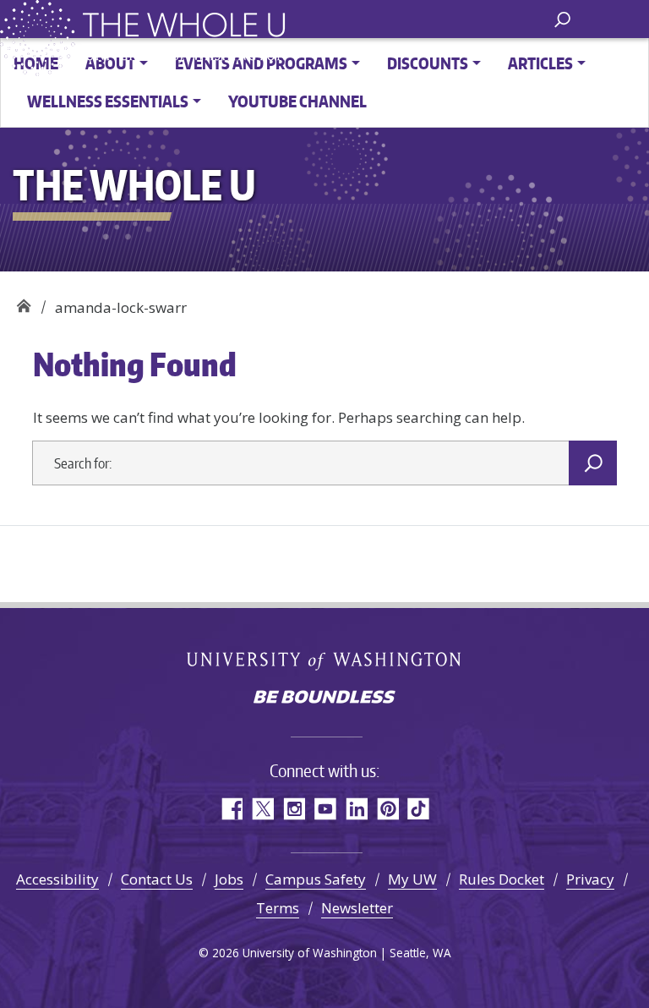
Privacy (590, 879)
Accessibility (57, 879)
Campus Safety (315, 879)
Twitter (262, 808)
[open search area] (562, 18)
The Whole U (23, 301)
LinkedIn (356, 808)
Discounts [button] (427, 63)
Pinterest (387, 808)
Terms (277, 908)
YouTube (325, 808)
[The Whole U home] (40, 38)
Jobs (229, 879)
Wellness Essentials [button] (107, 101)
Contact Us (157, 879)
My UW (412, 879)
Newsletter (357, 908)
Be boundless (324, 698)
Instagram (293, 808)
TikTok (418, 808)
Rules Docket (501, 879)
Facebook (231, 808)
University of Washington (324, 661)
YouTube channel (297, 101)
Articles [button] (540, 63)
